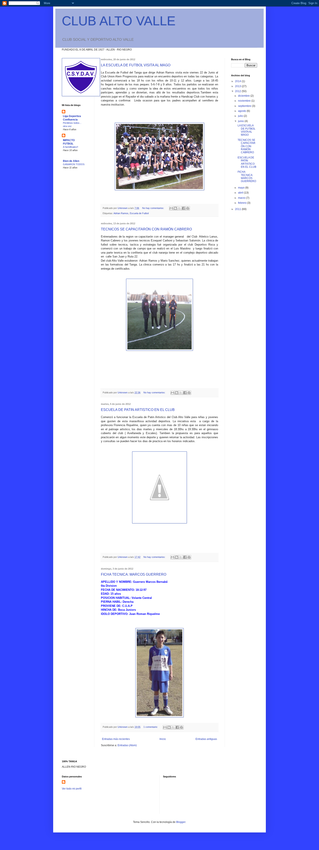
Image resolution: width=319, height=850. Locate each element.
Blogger (180, 822)
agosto (242, 110)
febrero (242, 202)
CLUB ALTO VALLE (119, 21)
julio (241, 115)
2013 (238, 86)
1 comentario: (150, 727)
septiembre (245, 105)
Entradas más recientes (116, 739)
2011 (238, 209)
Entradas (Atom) (127, 745)
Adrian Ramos (120, 213)
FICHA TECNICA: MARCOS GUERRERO (133, 574)
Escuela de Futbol (139, 213)
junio (241, 121)
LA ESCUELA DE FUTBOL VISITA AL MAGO (135, 65)
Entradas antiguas (206, 739)
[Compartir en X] (179, 208)
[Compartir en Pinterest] (188, 208)
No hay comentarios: (153, 208)
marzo (242, 197)
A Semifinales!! (70, 147)
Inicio (163, 739)
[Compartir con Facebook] (183, 208)
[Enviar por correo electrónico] (171, 208)
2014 (238, 81)
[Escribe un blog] (175, 208)
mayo (241, 187)
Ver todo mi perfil (72, 788)
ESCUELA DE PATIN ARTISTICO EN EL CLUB (138, 410)
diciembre (244, 95)
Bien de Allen (71, 161)
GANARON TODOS (73, 164)
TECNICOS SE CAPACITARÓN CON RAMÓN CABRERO (146, 229)
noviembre (244, 100)
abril (241, 192)
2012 (238, 91)
